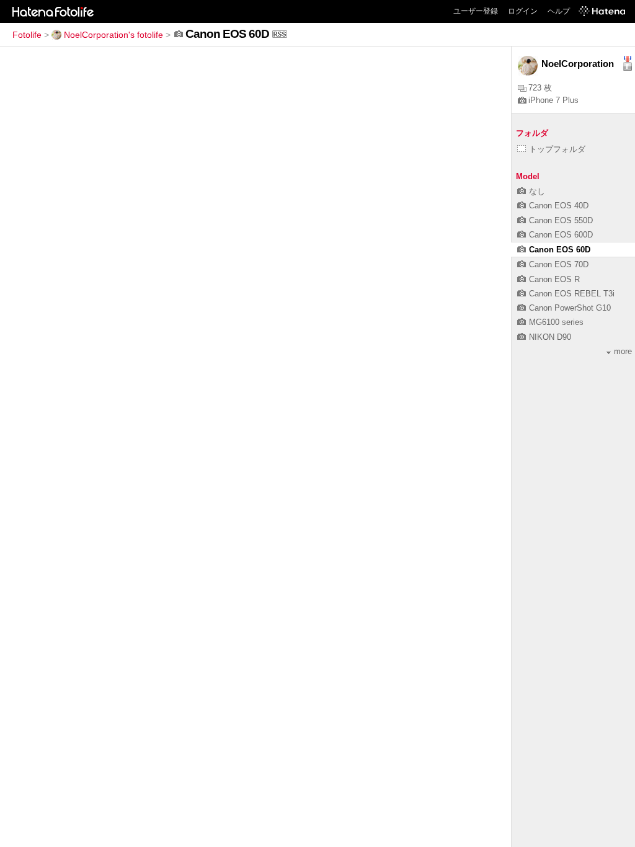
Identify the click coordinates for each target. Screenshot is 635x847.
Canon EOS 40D (558, 205)
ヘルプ (559, 11)
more (623, 351)
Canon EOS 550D (561, 220)
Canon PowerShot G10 (570, 308)
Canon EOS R (554, 279)
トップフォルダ (557, 149)
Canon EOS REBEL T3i (572, 293)
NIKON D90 (550, 337)
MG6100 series (556, 322)
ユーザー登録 (475, 11)
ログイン (523, 11)
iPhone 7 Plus (553, 100)
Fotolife (27, 35)
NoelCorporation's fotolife (113, 35)
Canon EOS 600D (561, 234)
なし (537, 191)
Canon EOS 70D (558, 264)
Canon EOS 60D (559, 249)
